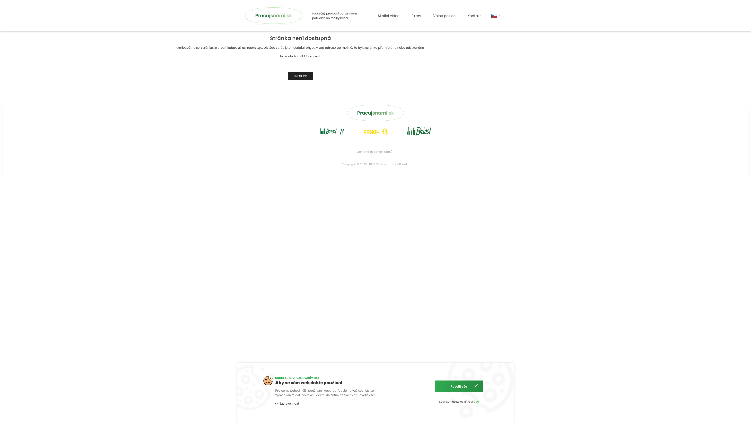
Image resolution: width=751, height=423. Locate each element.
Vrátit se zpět (300, 76)
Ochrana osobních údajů (374, 152)
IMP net (402, 164)
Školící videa (389, 15)
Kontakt (474, 15)
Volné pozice (444, 15)
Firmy (416, 15)
